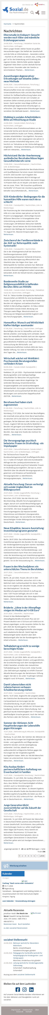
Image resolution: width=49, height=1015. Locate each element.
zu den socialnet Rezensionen (15, 928)
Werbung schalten (18, 865)
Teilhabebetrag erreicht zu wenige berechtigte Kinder (21, 647)
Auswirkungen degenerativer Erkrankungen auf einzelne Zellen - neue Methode (22, 79)
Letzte (42, 856)
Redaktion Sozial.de (32, 43)
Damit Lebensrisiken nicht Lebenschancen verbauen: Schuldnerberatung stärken (18, 687)
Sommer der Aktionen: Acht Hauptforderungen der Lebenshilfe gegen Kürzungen (22, 726)
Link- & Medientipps (22, 87)
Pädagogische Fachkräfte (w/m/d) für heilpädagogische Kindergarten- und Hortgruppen (28, 955)
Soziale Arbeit (19, 123)
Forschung (18, 43)
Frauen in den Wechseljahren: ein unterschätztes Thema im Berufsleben (24, 568)
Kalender (7, 873)
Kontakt (29, 1011)
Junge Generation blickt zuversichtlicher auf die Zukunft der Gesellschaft (22, 808)
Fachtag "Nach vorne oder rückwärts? (18, 883)
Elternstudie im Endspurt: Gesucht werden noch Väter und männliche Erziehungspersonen (22, 38)
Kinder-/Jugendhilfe (22, 493)
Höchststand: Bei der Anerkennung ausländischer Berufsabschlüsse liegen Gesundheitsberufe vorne (24, 158)
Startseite (7, 24)
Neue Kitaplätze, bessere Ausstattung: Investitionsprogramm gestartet (24, 529)
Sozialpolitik (19, 205)
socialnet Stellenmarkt (15, 939)
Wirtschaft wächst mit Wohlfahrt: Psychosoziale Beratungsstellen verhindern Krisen (21, 361)
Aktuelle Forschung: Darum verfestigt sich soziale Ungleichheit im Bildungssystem (23, 487)
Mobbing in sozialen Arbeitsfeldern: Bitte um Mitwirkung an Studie (22, 118)
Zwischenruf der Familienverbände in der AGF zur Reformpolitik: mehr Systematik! (23, 243)
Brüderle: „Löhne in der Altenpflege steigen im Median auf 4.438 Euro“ (22, 609)
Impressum (15, 1010)
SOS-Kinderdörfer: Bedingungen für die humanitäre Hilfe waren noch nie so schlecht (24, 199)
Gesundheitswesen (21, 84)
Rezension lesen (10, 924)
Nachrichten (9, 46)
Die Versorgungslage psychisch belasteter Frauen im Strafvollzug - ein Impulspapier (24, 443)
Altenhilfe (18, 613)
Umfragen (18, 46)
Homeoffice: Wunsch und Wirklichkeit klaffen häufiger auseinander (24, 324)
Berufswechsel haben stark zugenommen (18, 403)
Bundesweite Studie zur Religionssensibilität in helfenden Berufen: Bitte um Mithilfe (21, 284)
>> (37, 856)
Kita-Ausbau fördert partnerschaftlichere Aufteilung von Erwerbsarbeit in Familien (22, 769)
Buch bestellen (24, 924)
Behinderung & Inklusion (24, 731)
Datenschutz (28, 1010)
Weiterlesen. (30, 70)
